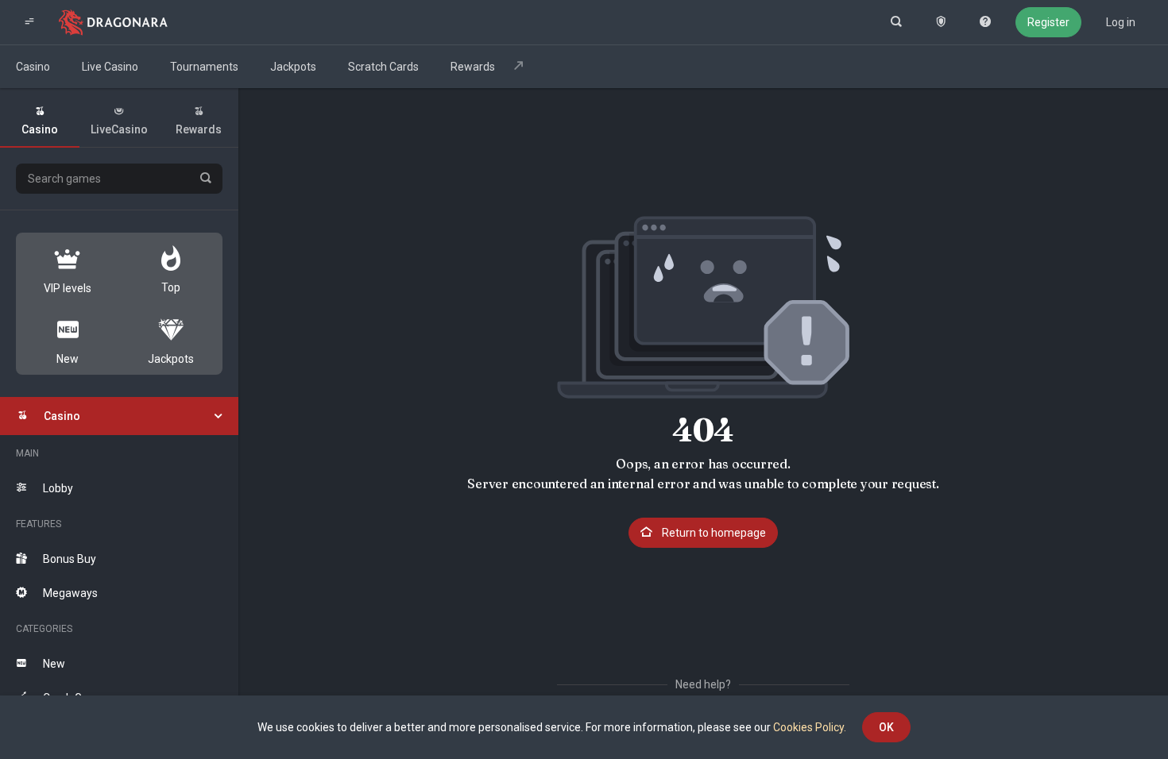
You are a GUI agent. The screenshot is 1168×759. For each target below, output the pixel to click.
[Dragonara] (113, 22)
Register (1048, 22)
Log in (1120, 22)
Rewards (474, 66)
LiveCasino (119, 129)
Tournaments (204, 66)
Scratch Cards (383, 66)
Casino (33, 66)
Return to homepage (712, 532)
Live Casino (110, 66)
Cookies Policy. (809, 727)
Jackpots (293, 66)
